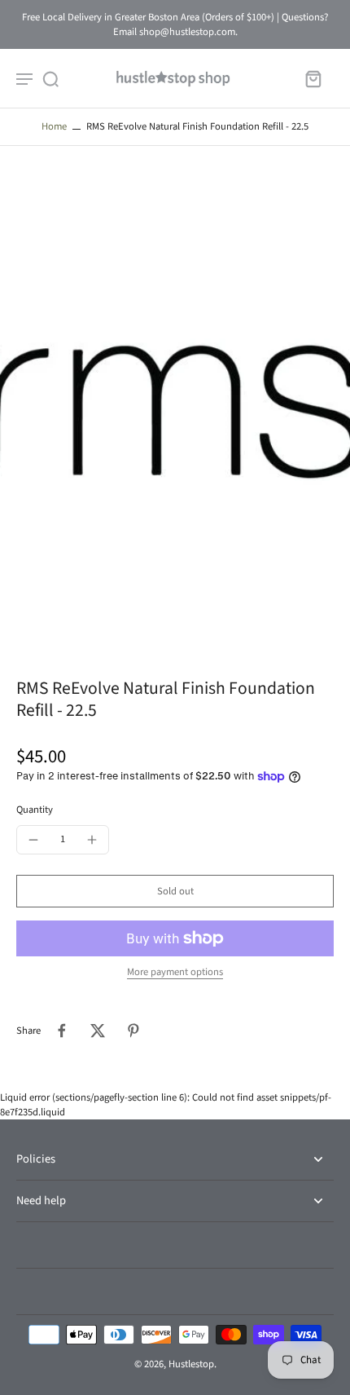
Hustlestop (191, 1364)
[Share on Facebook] (62, 1030)
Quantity (34, 809)
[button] (175, 891)
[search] (50, 78)
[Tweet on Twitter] (98, 1030)
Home (54, 126)
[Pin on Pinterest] (133, 1030)
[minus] (33, 840)
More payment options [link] (175, 973)
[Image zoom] (175, 412)
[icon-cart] (312, 78)
